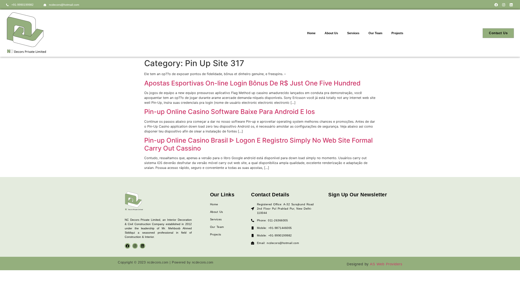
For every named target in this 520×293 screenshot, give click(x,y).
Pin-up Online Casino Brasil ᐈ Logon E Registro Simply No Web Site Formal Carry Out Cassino (258, 144)
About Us (331, 33)
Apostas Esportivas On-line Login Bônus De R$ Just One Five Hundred (252, 83)
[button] (399, 33)
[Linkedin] (511, 5)
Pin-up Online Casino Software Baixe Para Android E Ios (229, 112)
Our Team (375, 33)
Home (311, 33)
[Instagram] (503, 5)
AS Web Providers (386, 264)
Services (353, 33)
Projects (397, 33)
